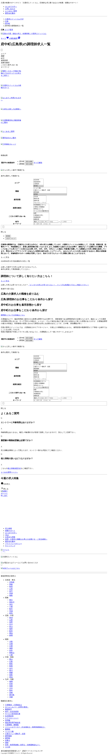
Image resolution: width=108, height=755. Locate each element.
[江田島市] (38, 184)
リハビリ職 (9, 731)
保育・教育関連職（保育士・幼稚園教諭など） (22, 745)
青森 (11, 584)
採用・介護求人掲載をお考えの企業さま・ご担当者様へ (26, 539)
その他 (7, 747)
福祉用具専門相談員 (12, 722)
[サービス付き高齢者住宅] (41, 211)
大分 (11, 688)
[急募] (41, 213)
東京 (11, 600)
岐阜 (11, 631)
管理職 (7, 720)
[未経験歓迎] (41, 217)
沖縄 (11, 697)
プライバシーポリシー (13, 544)
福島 (11, 595)
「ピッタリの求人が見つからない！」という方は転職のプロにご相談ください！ (58, 285)
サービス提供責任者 (12, 714)
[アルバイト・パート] (39, 203)
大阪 (11, 641)
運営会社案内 (10, 13)
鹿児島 (11, 695)
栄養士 (7, 740)
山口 (11, 668)
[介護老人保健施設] (41, 207)
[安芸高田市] (38, 182)
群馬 (11, 613)
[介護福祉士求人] (41, 215)
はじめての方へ (11, 7)
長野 (11, 622)
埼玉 (11, 604)
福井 (11, 629)
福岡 (11, 681)
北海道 (11, 582)
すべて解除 (38, 163)
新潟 (11, 618)
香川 (11, 670)
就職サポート (10, 531)
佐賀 (11, 684)
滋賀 (11, 648)
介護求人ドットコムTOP (14, 19)
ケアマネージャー (12, 718)
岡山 (11, 659)
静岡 (11, 635)
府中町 (7, 23)
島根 (11, 666)
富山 (11, 626)
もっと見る (5, 257)
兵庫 (11, 646)
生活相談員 (9, 716)
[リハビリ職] (50, 188)
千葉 (11, 606)
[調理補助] (50, 192)
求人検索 (8, 528)
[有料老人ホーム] (41, 209)
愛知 (11, 633)
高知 (11, 677)
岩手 (11, 591)
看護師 (7, 729)
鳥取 (11, 664)
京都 (11, 644)
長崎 (11, 686)
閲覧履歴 (15, 38)
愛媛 (11, 672)
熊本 (11, 690)
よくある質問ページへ (9, 472)
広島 (6, 21)
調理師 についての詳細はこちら (13, 315)
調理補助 (8, 736)
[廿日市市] (38, 180)
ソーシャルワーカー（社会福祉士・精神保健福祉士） (25, 727)
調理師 (7, 738)
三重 (11, 655)
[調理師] (50, 194)
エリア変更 (9, 30)
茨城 (11, 611)
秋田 (11, 586)
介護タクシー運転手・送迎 (15, 734)
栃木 (11, 609)
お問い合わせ (10, 9)
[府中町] (38, 186)
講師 (6, 742)
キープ (5, 38)
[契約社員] (39, 199)
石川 (11, 624)
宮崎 (11, 692)
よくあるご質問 (11, 11)
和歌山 (11, 653)
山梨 (11, 620)
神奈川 (11, 602)
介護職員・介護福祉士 (13, 705)
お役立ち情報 (10, 537)
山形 (11, 589)
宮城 (11, 593)
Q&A (7, 535)
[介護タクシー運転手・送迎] (50, 190)
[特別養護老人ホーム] (41, 205)
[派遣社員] (39, 201)
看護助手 (8, 709)
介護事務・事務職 (12, 725)
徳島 (11, 675)
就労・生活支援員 (12, 711)
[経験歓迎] (41, 219)
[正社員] (39, 197)
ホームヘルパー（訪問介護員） (17, 707)
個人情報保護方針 (14, 468)
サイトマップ (10, 546)
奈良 (11, 650)
